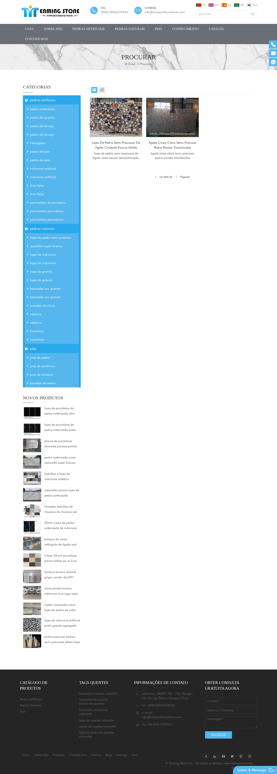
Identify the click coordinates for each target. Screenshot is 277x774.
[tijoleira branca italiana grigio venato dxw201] (32, 576)
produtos (59, 755)
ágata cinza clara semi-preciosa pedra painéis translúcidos (172, 145)
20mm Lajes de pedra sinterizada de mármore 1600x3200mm (60, 526)
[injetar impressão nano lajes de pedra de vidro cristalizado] (32, 608)
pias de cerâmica (42, 366)
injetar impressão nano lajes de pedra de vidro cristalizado (60, 608)
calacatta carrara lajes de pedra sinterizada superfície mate (61, 493)
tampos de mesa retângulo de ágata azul (60, 541)
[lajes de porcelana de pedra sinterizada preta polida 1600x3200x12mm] (32, 429)
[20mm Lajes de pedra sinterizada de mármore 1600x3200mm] (32, 527)
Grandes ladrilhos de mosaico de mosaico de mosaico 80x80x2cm (60, 510)
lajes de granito (41, 271)
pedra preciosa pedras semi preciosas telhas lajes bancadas (62, 640)
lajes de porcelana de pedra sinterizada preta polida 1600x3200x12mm (62, 428)
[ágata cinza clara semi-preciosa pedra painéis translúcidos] (172, 117)
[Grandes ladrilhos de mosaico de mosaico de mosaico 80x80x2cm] (32, 510)
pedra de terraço (42, 126)
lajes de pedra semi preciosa (50, 237)
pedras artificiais (88, 29)
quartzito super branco (46, 246)
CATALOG (216, 29)
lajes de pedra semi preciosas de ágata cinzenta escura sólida (116, 145)
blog (109, 755)
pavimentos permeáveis (47, 211)
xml (134, 755)
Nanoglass (37, 143)
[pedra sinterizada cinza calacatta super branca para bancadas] (32, 461)
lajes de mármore (43, 254)
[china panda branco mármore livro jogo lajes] (32, 592)
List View (102, 90)
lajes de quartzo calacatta (96, 720)
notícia (96, 755)
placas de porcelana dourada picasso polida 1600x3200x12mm (60, 444)
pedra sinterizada (42, 109)
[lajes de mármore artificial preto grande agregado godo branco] (32, 624)
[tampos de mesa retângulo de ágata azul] (32, 543)
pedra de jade (40, 151)
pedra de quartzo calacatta (97, 726)
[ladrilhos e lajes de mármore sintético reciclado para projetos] (32, 478)
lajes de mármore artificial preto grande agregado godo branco (62, 623)
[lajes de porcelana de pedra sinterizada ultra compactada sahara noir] (32, 412)
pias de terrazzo (41, 374)
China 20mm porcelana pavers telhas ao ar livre (60, 558)
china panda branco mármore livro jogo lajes (61, 591)
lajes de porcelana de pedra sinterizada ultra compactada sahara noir (61, 411)
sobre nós (53, 29)
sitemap (121, 755)
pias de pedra (40, 357)
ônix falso (37, 185)
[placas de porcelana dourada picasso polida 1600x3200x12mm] (32, 445)
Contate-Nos (36, 39)
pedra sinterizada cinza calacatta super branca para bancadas (60, 460)
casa (29, 29)
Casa (131, 64)
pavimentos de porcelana (48, 202)
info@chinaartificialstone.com (165, 12)
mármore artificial (43, 168)
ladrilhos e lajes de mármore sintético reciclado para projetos (60, 477)
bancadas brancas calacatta (98, 693)
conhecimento (185, 29)
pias (158, 29)
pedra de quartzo (42, 117)
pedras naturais (130, 29)
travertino (37, 331)
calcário (35, 314)
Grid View (94, 90)
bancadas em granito (45, 288)
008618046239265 (114, 12)
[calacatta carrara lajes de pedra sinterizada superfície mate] (32, 494)
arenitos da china (42, 305)
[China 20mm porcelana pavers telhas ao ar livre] (32, 559)
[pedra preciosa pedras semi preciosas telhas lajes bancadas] (32, 641)
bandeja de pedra (43, 383)
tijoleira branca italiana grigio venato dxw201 (60, 574)
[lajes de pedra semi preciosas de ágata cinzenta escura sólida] (116, 117)
